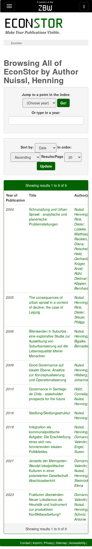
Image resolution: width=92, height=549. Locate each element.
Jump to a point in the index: (46, 94)
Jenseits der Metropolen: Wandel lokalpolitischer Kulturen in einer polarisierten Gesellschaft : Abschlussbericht (49, 470)
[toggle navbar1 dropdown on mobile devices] (9, 6)
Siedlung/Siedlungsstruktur (49, 412)
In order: (64, 147)
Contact (25, 543)
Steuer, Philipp (79, 319)
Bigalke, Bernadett (82, 343)
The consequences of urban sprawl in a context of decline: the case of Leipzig (48, 305)
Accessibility (77, 543)
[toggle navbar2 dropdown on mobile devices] (84, 6)
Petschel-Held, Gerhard (81, 253)
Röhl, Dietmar (80, 276)
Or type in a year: (46, 112)
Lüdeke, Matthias (81, 231)
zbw (45, 8)
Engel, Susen (79, 449)
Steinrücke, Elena (83, 483)
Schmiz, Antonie (80, 517)
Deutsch (81, 547)
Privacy (49, 543)
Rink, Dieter (79, 222)
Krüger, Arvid (80, 266)
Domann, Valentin (81, 439)
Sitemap (61, 543)
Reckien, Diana (81, 241)
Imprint (37, 543)
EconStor (16, 43)
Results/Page (52, 156)
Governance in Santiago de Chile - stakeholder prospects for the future (47, 393)
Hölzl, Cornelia (80, 391)
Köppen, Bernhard (81, 286)
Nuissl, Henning (80, 212)
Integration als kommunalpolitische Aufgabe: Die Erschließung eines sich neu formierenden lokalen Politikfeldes (49, 439)
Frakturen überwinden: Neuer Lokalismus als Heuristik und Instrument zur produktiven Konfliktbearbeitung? (48, 504)
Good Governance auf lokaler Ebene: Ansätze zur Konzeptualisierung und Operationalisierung (47, 372)
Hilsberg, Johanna (81, 377)
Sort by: (27, 147)
